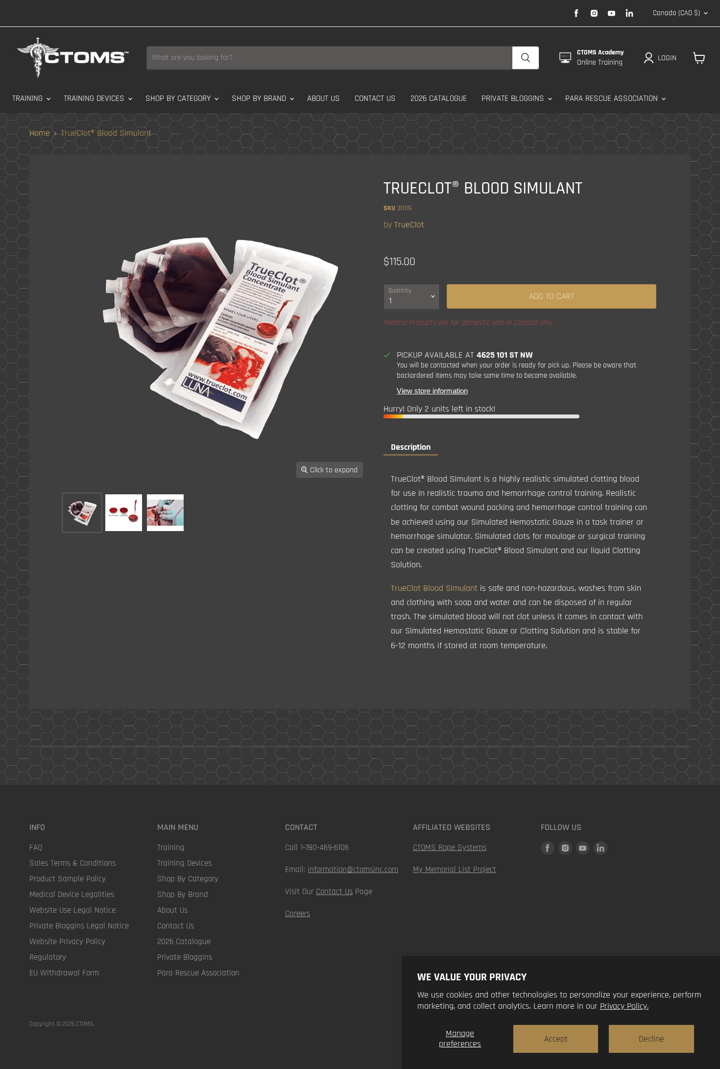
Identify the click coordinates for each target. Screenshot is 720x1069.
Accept (556, 1039)
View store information (432, 391)
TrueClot (409, 224)
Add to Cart (551, 296)
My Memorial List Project (454, 869)
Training (28, 98)
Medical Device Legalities (71, 894)
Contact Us (375, 98)
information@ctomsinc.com (353, 869)
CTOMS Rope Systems (449, 847)
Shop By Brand (260, 98)
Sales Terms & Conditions (72, 863)
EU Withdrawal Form (64, 973)
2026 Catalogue (438, 98)
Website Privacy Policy (67, 941)
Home (39, 133)
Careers (297, 913)
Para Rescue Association (612, 98)
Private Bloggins (514, 98)
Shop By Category (179, 98)
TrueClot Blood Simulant (434, 588)
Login (667, 58)
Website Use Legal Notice (72, 910)
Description (411, 447)
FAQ (35, 847)
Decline (651, 1039)
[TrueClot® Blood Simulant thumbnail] (82, 512)
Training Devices (95, 98)
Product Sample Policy (67, 879)
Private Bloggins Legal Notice (79, 926)
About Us (323, 98)
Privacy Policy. (624, 1006)
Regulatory (47, 957)
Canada (676, 13)
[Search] (525, 58)
